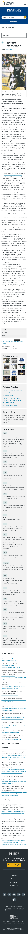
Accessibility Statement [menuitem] (20, 930)
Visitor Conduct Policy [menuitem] (9, 930)
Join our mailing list (14, 865)
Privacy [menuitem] (4, 929)
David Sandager (9, 49)
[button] (25, 3)
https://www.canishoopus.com (9, 695)
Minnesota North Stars (10, 405)
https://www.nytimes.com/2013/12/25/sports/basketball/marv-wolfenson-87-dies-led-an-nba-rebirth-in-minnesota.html (14, 793)
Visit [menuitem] (14, 872)
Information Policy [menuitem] (12, 929)
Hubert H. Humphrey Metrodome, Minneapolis (13, 391)
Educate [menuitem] (14, 879)
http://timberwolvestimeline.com (10, 732)
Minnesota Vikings (8, 395)
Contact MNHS (19, 910)
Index (13, 27)
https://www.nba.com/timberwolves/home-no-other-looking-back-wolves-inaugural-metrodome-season (13, 813)
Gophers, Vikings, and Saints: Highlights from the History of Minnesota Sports (12, 400)
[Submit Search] (25, 17)
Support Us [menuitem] (14, 885)
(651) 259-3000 (9, 910)
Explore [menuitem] (14, 876)
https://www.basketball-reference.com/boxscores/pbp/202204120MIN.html (13, 677)
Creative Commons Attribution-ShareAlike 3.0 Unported (12, 342)
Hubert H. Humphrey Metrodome (13, 175)
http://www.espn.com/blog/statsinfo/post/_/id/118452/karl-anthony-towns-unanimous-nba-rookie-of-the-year (14, 757)
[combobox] (14, 17)
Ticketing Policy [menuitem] (21, 929)
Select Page (6, 35)
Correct (6, 332)
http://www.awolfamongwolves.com (11, 739)
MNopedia (8, 27)
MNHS (3, 27)
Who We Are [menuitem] (14, 882)
